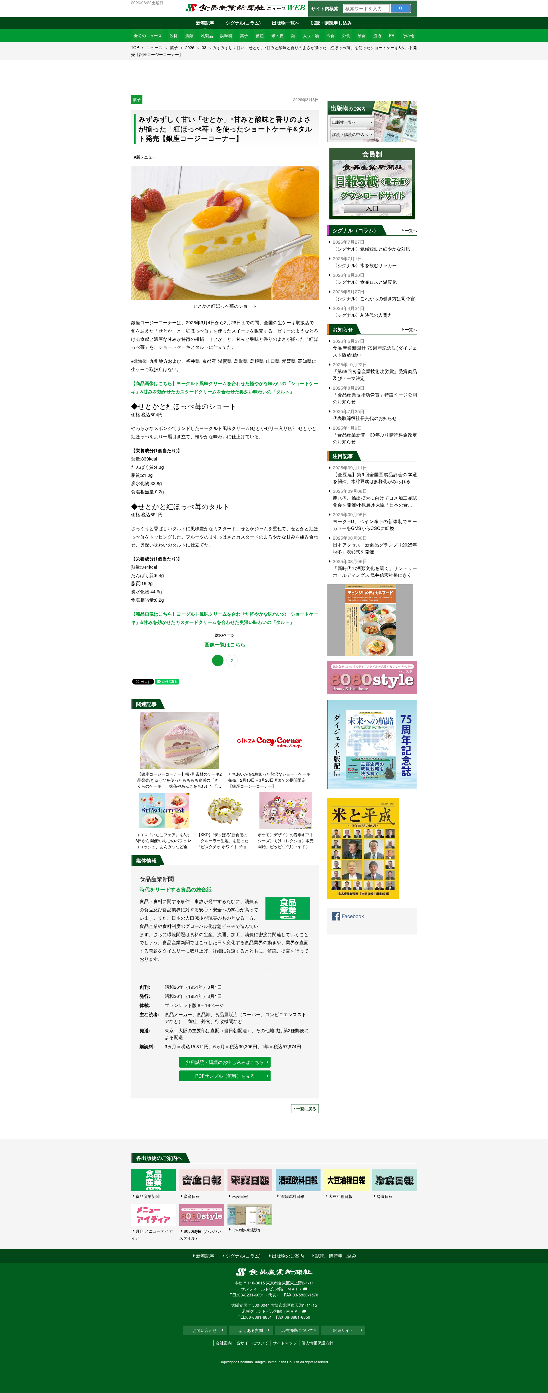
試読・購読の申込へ (350, 134)
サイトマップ (285, 1343)
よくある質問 (251, 1330)
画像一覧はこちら (224, 644)
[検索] (401, 8)
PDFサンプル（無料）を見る (225, 1075)
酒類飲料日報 (292, 1196)
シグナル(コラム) (243, 22)
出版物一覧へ (285, 22)
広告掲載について (297, 1330)
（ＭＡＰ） (293, 1289)
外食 (346, 35)
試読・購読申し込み (331, 22)
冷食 (331, 35)
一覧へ (411, 230)
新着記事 (205, 22)
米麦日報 (240, 1196)
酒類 (189, 35)
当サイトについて (252, 1343)
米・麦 (277, 35)
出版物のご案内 (288, 1255)
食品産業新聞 (148, 1196)
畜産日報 (192, 1196)
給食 (362, 35)
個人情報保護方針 (317, 1343)
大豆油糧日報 (340, 1196)
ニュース (154, 47)
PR (391, 35)
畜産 (260, 35)
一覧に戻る (306, 1108)
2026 (189, 47)
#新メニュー (145, 157)
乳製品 (207, 35)
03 (204, 47)
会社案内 (224, 1343)
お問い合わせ (205, 1330)
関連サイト (343, 1330)
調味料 (226, 35)
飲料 (174, 35)
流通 (377, 35)
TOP (135, 47)
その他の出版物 (246, 1229)
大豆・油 (311, 35)
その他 (408, 35)
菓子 (244, 35)
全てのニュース (148, 35)
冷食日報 (385, 1196)
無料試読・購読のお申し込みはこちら (225, 1062)
